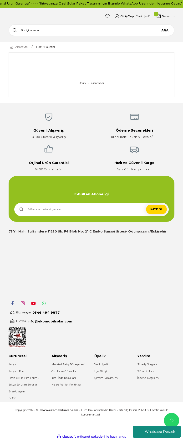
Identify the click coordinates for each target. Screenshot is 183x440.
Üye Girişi (100, 371)
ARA (164, 30)
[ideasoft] (66, 437)
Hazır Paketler (45, 47)
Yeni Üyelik (101, 364)
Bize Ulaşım (17, 391)
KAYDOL (156, 209)
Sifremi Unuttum (149, 371)
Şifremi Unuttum (106, 378)
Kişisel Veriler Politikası (66, 384)
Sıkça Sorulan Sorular (23, 384)
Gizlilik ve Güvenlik (63, 371)
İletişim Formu (18, 371)
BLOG (12, 398)
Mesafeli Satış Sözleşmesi (68, 364)
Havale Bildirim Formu (24, 378)
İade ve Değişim (148, 378)
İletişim (13, 364)
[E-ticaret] (91, 437)
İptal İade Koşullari (63, 378)
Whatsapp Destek (160, 432)
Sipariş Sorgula (147, 364)
